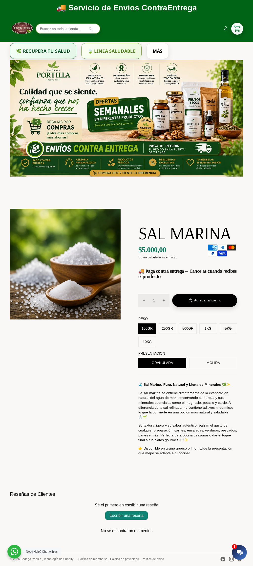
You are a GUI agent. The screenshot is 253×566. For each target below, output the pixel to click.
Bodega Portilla (31, 559)
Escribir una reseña (126, 515)
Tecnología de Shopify (58, 559)
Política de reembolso (92, 559)
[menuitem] (43, 51)
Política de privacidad (124, 559)
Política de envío (153, 559)
